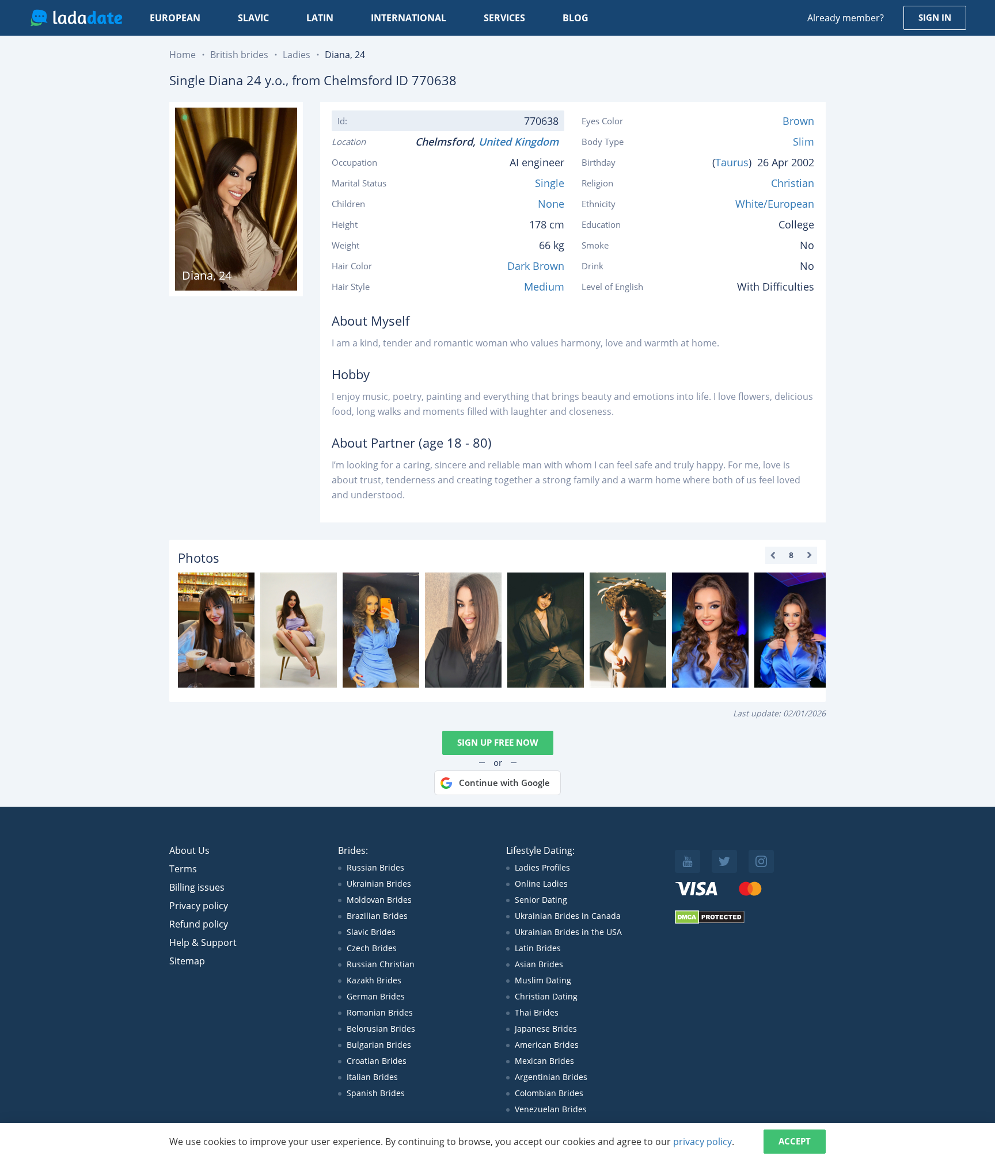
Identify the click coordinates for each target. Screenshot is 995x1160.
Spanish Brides (376, 1093)
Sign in (934, 17)
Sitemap (187, 961)
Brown (798, 121)
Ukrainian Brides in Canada (568, 915)
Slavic (253, 18)
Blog (575, 18)
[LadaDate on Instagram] (761, 861)
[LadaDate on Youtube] (687, 861)
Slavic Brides (371, 931)
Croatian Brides (377, 1060)
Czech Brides (372, 947)
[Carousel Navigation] (791, 555)
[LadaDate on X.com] (724, 861)
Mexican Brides (544, 1060)
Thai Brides (537, 1012)
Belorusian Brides (381, 1028)
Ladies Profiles (542, 867)
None (551, 204)
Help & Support (203, 942)
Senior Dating (541, 899)
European (175, 18)
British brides (239, 54)
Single (549, 183)
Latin (319, 18)
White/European (774, 204)
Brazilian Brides (377, 915)
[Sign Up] (216, 630)
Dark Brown (535, 266)
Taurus (732, 162)
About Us (189, 850)
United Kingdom (521, 141)
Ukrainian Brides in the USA (568, 931)
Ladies (296, 54)
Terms (183, 869)
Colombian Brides (549, 1093)
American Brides (547, 1044)
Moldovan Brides (379, 899)
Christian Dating (546, 996)
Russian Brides (375, 867)
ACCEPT (794, 1141)
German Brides (376, 996)
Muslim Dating (543, 980)
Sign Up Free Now (497, 742)
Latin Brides (538, 947)
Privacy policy (198, 905)
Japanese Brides (546, 1028)
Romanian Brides (380, 1012)
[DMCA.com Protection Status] (710, 920)
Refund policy (198, 924)
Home (182, 54)
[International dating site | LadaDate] (76, 18)
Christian (792, 183)
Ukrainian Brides (379, 883)
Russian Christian (381, 964)
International (408, 18)
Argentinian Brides (551, 1076)
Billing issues (197, 887)
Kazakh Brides (374, 980)
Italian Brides (372, 1076)
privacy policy (702, 1141)
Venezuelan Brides (551, 1109)
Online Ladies (541, 883)
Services (504, 18)
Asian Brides (539, 964)
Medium (544, 286)
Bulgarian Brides (379, 1044)
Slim (803, 141)
